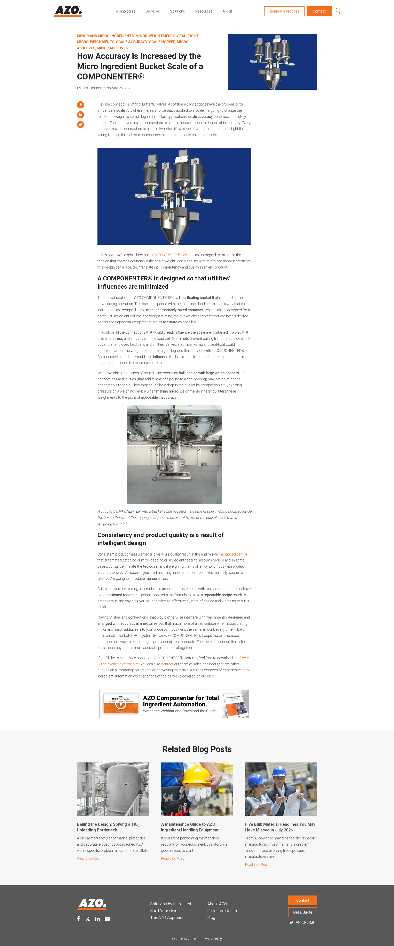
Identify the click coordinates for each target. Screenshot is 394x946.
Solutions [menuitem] (177, 11)
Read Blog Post (88, 858)
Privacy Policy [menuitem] (212, 939)
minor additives (112, 48)
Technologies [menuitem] (124, 11)
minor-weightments (155, 36)
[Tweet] (80, 124)
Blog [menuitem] (211, 917)
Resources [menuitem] (203, 11)
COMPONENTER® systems (172, 255)
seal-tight (188, 36)
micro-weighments (96, 42)
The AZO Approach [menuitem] (167, 917)
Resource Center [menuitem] (222, 910)
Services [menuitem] (153, 11)
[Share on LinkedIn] (80, 114)
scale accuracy (132, 42)
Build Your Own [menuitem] (163, 910)
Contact (319, 11)
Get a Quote (302, 912)
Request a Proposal (284, 11)
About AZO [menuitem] (217, 903)
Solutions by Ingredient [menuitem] (170, 903)
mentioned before (233, 554)
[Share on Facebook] (80, 104)
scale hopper (162, 42)
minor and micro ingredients (105, 36)
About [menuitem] (227, 11)
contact (167, 664)
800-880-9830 (302, 922)
